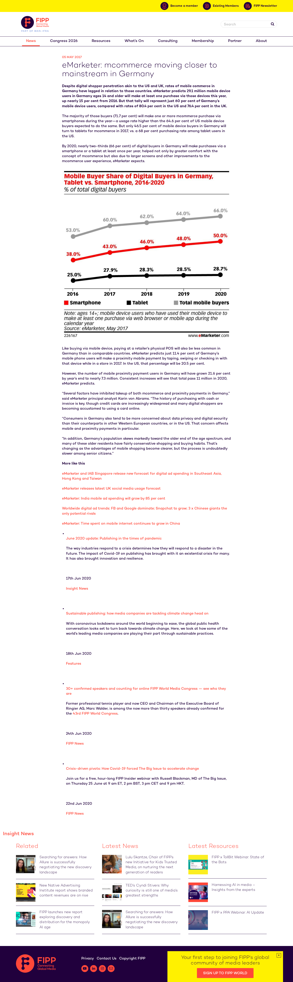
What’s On (134, 41)
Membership (203, 41)
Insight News (77, 589)
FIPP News (75, 744)
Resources (101, 41)
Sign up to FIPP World (225, 973)
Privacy (87, 959)
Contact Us (106, 959)
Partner (235, 41)
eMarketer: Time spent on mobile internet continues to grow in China (121, 524)
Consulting (168, 41)
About (261, 41)
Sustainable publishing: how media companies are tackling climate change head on (137, 614)
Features (73, 664)
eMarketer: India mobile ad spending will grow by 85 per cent (113, 499)
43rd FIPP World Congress (95, 714)
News (31, 41)
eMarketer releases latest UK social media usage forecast (111, 489)
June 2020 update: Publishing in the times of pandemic (114, 539)
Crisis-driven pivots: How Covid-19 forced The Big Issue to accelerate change (132, 769)
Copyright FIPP (132, 959)
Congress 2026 (64, 41)
